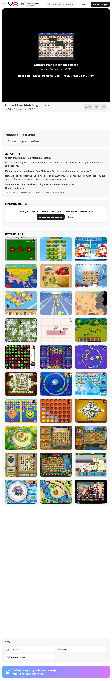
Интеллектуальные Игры (28, 192)
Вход (84, 4)
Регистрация (100, 4)
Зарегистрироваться (50, 217)
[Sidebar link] (4, 4)
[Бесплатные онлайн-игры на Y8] (13, 4)
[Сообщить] (103, 107)
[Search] (48, 4)
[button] (15, 188)
